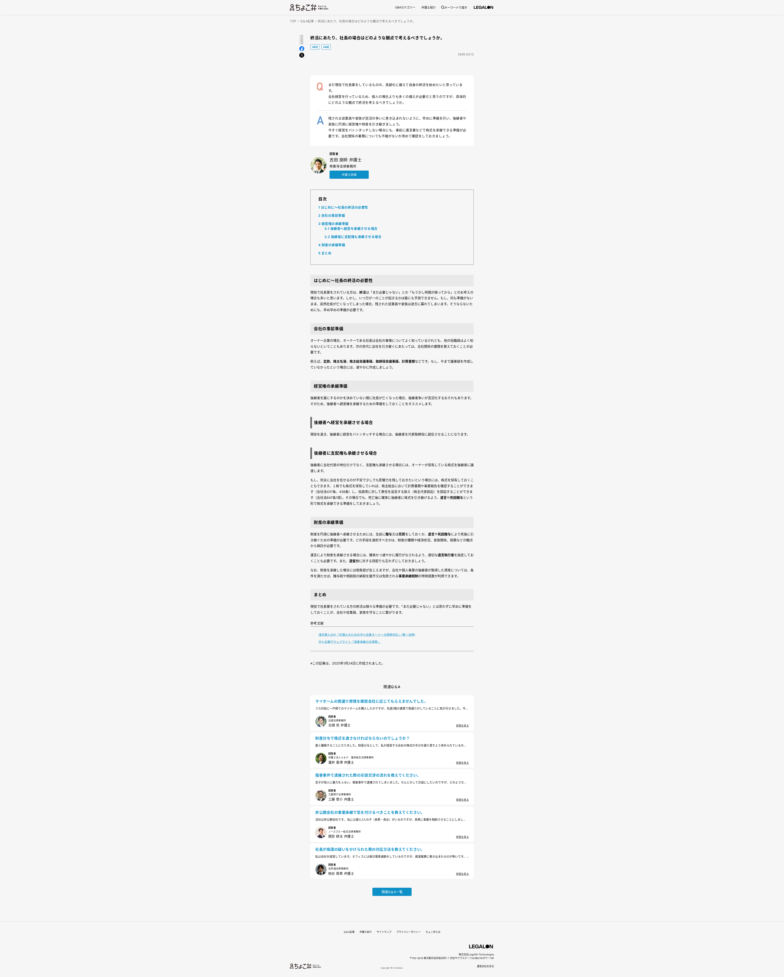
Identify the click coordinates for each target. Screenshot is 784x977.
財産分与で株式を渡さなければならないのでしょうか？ (362, 738)
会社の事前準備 (331, 215)
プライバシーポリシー (408, 932)
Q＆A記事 (307, 21)
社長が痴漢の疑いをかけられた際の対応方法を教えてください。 (370, 849)
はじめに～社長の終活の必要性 (343, 207)
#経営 (315, 47)
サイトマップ (384, 932)
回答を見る (462, 725)
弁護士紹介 (428, 7)
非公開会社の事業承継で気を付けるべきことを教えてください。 (370, 812)
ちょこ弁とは (433, 932)
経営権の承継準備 (333, 224)
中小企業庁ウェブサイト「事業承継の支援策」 (349, 641)
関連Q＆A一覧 (392, 892)
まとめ (324, 253)
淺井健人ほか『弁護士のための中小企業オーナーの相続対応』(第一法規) (366, 634)
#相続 (326, 47)
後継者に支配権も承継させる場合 (352, 237)
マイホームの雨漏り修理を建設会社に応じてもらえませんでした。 (371, 701)
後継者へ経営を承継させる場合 (351, 229)
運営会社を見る (485, 966)
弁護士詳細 (349, 174)
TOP (293, 21)
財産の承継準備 (331, 245)
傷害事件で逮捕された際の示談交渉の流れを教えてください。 (368, 775)
